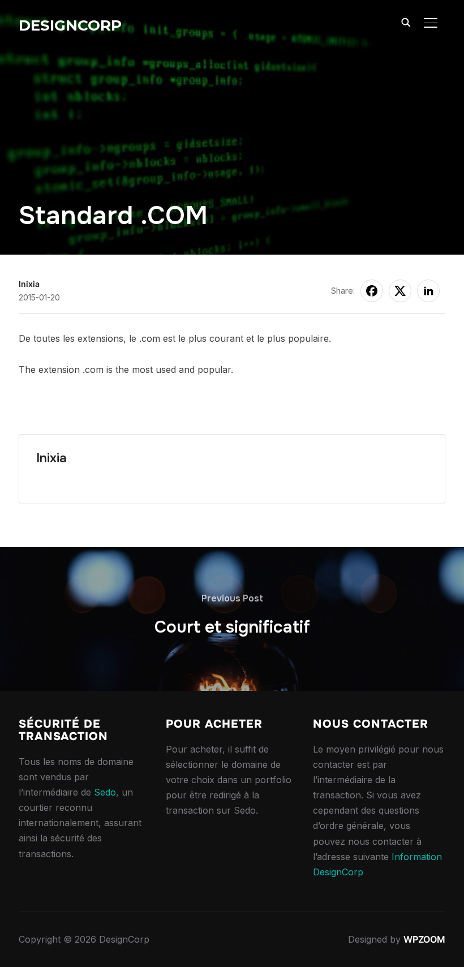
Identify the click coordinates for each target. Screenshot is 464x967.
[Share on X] (400, 291)
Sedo (105, 792)
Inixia (29, 284)
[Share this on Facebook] (371, 291)
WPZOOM (424, 939)
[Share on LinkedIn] (428, 291)
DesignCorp (70, 25)
